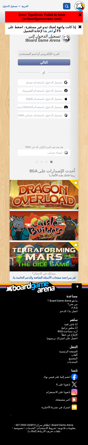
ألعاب (74, 354)
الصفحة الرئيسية (68, 351)
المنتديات (72, 361)
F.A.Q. (74, 307)
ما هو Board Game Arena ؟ (62, 300)
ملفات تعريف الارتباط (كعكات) (44, 431)
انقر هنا (48, 31)
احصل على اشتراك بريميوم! (62, 338)
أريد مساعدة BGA (68, 331)
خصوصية (19, 428)
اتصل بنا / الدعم (69, 311)
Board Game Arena (62, 425)
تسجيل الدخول (9, 6)
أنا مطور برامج (69, 327)
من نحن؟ (73, 304)
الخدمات (30, 428)
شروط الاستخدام (46, 428)
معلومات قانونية (67, 428)
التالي (44, 62)
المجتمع (73, 358)
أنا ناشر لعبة (71, 324)
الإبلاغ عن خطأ (70, 334)
